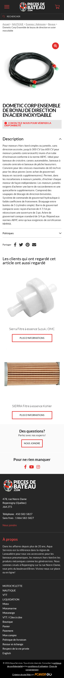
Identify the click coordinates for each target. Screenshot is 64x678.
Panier (6, 626)
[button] (7, 7)
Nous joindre (32, 443)
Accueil (6, 24)
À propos (10, 539)
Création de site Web (21, 674)
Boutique (8, 621)
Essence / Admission (36, 24)
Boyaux (51, 24)
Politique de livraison (14, 639)
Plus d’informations (32, 338)
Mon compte (10, 635)
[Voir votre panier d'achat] (57, 7)
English (7, 653)
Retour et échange (13, 644)
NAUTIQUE (17, 24)
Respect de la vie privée (16, 648)
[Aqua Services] (32, 7)
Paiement (8, 630)
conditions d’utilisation (38, 666)
